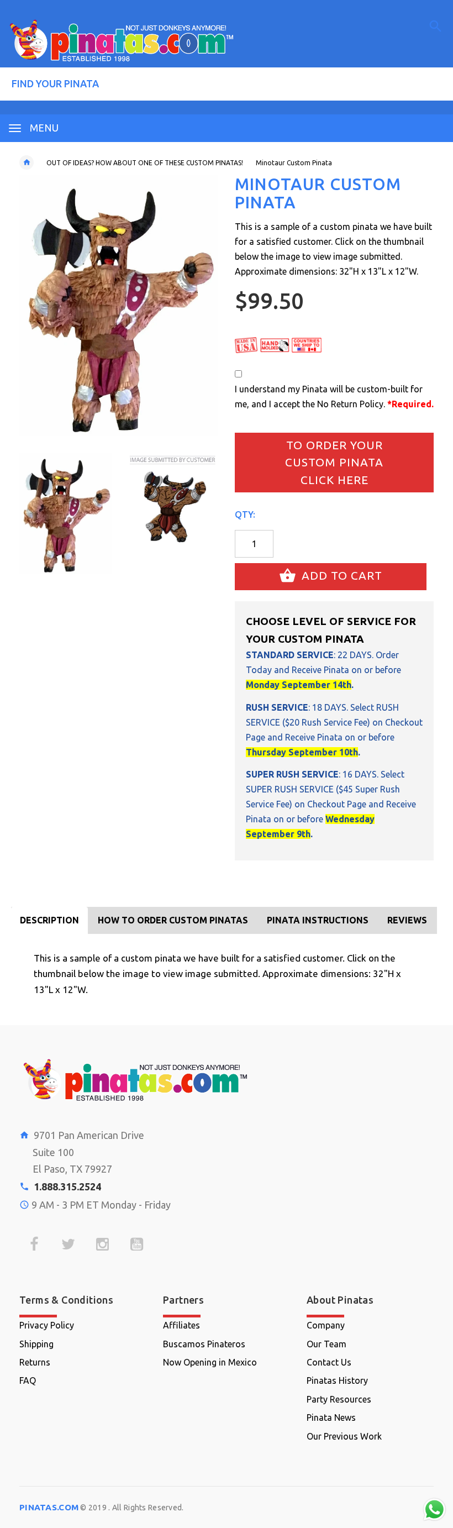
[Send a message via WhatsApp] (434, 1509)
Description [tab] (49, 920)
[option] (65, 513)
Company (326, 1325)
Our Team (326, 1344)
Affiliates (181, 1325)
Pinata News (331, 1417)
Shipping (36, 1344)
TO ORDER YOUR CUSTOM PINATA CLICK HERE (334, 462)
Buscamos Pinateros (204, 1344)
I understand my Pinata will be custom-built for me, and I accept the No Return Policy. (334, 396)
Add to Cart (340, 575)
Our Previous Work (344, 1436)
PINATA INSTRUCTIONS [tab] (317, 920)
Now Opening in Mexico (210, 1362)
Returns (34, 1362)
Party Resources (339, 1399)
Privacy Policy (46, 1325)
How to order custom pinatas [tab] (173, 920)
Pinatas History (337, 1380)
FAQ (27, 1380)
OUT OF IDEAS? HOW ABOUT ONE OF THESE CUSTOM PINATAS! (144, 162)
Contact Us (329, 1362)
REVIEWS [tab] (407, 920)
